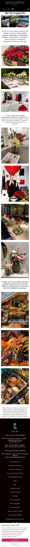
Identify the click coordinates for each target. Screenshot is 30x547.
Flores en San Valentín (15, 503)
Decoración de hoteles (15, 499)
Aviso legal (15, 496)
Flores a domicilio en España (15, 477)
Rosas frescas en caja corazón (15, 465)
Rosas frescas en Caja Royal (15, 469)
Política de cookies (12, 536)
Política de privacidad (15, 492)
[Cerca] (28, 524)
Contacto (15, 480)
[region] (15, 535)
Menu (28, 9)
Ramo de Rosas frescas (15, 461)
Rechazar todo (15, 544)
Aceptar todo (15, 540)
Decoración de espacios (15, 507)
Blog (15, 484)
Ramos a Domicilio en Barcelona (15, 511)
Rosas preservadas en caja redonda (15, 473)
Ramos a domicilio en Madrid (15, 515)
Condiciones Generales (15, 488)
